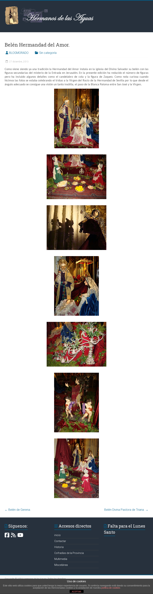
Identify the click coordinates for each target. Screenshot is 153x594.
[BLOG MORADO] (13, 536)
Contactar (60, 541)
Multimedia (60, 558)
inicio (57, 535)
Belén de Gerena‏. (18, 509)
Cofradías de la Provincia (69, 553)
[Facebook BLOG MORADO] (7, 536)
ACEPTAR (76, 591)
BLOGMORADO (19, 53)
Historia (59, 547)
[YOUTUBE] (20, 536)
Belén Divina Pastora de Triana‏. (126, 509)
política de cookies (110, 588)
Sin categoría (48, 53)
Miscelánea (61, 564)
